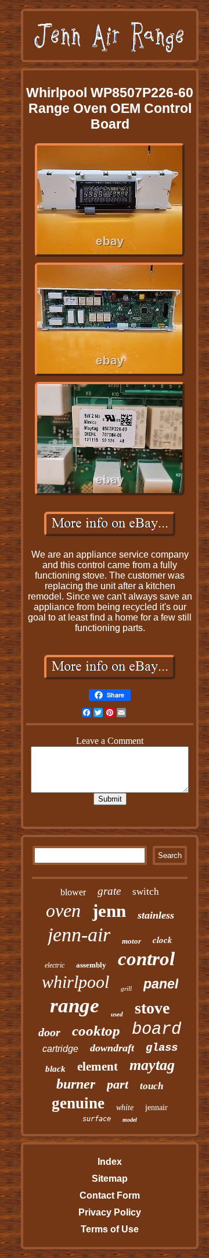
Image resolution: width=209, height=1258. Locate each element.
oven (63, 910)
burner (75, 1084)
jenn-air (79, 934)
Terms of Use (110, 1229)
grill (126, 988)
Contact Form (110, 1195)
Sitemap (110, 1178)
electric (54, 965)
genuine (78, 1103)
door (49, 1032)
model (129, 1120)
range (74, 1005)
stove (152, 1008)
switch (145, 891)
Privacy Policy (109, 1212)
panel (160, 983)
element (97, 1066)
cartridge (60, 1049)
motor (131, 941)
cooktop (96, 1031)
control (146, 958)
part (117, 1084)
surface (96, 1119)
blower (73, 892)
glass (162, 1047)
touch (151, 1086)
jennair (156, 1107)
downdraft (112, 1048)
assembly (91, 965)
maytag (152, 1065)
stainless (156, 915)
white (125, 1107)
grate (109, 891)
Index (110, 1162)
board (156, 1029)
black (55, 1068)
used (117, 1014)
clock (162, 940)
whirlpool (75, 981)
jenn (109, 911)
